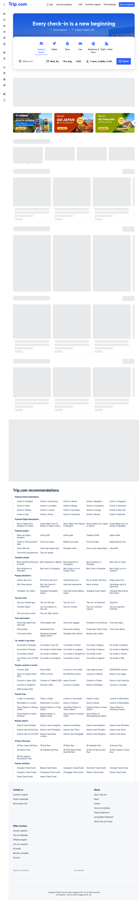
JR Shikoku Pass (23, 750)
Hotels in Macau (70, 501)
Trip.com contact (70, 607)
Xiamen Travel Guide (95, 772)
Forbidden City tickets (26, 591)
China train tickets (24, 633)
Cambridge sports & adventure (118, 585)
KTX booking (22, 629)
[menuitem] (4, 14)
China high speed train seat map (26, 624)
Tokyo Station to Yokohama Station (117, 708)
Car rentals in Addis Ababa (51, 649)
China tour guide (47, 542)
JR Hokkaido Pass (93, 745)
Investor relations (20, 831)
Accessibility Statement (103, 817)
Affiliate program (20, 840)
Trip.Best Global (23, 607)
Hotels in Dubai (23, 506)
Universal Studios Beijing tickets (73, 592)
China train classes (117, 629)
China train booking (71, 629)
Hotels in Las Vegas (48, 506)
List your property (20, 844)
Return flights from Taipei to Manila (97, 525)
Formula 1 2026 (46, 685)
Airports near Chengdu (95, 730)
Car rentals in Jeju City (49, 645)
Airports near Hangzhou (96, 734)
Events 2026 (45, 670)
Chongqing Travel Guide (50, 772)
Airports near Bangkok (95, 725)
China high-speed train (49, 548)
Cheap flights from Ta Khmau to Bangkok (119, 525)
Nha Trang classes (24, 584)
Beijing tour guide (70, 542)
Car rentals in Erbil (93, 654)
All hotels (17, 849)
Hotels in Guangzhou (95, 506)
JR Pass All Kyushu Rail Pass (95, 751)
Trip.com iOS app (47, 602)
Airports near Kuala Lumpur (48, 735)
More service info (20, 804)
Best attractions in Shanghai (94, 563)
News (96, 799)
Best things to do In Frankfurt (118, 569)
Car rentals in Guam (71, 658)
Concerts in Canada (71, 685)
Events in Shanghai (94, 685)
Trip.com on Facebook (95, 602)
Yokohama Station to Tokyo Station (72, 708)
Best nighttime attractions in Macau (28, 563)
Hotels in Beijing (70, 506)
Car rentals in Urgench (95, 658)
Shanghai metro (70, 548)
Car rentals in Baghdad (119, 649)
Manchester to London (49, 703)
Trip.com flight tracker (49, 613)
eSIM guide (68, 535)
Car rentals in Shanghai (26, 645)
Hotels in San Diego (71, 510)
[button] (4, 4)
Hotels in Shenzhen (118, 506)
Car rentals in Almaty (118, 654)
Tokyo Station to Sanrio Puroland (27, 715)
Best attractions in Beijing (50, 562)
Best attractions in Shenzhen (24, 569)
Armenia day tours (71, 580)
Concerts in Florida (94, 680)
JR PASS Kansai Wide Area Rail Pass (72, 751)
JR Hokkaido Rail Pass (49, 750)
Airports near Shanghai (26, 725)
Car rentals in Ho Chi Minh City (28, 659)
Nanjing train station (94, 633)
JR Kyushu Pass (116, 745)
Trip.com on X (69, 602)
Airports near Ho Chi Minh (27, 734)
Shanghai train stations (72, 633)
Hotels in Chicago (93, 510)
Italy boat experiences (72, 584)
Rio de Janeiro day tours (96, 580)
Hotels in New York (118, 510)
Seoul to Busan (92, 703)
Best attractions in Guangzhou (70, 563)
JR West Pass (68, 745)
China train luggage (71, 623)
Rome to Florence (70, 703)
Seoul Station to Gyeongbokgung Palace (96, 715)
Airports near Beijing (71, 725)
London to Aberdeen (26, 698)
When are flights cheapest (24, 536)
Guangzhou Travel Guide (73, 768)
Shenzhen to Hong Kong (96, 623)
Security (16, 858)
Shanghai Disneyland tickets (49, 592)
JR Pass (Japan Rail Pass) (27, 745)
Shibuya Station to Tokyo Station (50, 708)
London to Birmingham (119, 703)
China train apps (116, 623)
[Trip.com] (18, 4)
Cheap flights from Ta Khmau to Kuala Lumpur (50, 525)
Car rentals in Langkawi (73, 649)
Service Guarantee (20, 799)
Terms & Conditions (102, 808)
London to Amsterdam (72, 698)
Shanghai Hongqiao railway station (48, 634)
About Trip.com (100, 795)
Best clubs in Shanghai (95, 568)
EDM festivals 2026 (25, 689)
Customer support (20, 795)
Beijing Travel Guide (48, 768)
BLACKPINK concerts (72, 674)
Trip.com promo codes (26, 613)
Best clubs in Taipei (118, 562)
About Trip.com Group (103, 821)
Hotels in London (47, 510)
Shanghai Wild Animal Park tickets (119, 592)
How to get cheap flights (96, 548)
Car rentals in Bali (117, 658)
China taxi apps (92, 542)
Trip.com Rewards (20, 835)
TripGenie (114, 602)
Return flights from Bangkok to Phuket (25, 525)
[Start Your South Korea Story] (32, 123)
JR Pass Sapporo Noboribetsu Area (24, 757)
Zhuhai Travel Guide (118, 772)
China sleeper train (48, 623)
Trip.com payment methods (117, 608)
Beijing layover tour (118, 542)
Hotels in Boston (93, 514)
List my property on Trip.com (48, 608)
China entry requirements (27, 553)
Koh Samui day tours (48, 580)
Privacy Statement (101, 812)
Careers (97, 804)
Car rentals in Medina (49, 654)
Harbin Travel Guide (48, 777)
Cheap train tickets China (96, 629)
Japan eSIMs (115, 535)
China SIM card (23, 548)
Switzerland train (47, 629)
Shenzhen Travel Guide (96, 768)
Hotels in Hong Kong (49, 501)
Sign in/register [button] (127, 4)
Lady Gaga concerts (94, 670)
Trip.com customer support (94, 608)
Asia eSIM (114, 548)
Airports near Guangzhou (50, 725)
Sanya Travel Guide (25, 777)
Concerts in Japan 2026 (26, 680)
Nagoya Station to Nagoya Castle (47, 715)
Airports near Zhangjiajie (73, 734)
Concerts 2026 (23, 670)
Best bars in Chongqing (50, 568)
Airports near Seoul (118, 730)
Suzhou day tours (24, 580)
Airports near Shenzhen (119, 725)
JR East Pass (45, 745)
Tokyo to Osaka (46, 698)
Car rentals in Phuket (72, 645)
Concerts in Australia (118, 685)
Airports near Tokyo (71, 730)
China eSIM (45, 535)
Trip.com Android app (26, 602)
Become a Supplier (21, 853)
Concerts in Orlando (94, 674)
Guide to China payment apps (27, 543)
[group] (58, 30)
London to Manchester (119, 698)
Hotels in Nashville (117, 514)
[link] (49, 4)
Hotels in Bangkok (94, 501)
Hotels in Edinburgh (71, 514)
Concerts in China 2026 (72, 670)
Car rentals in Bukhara (119, 645)
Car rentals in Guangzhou (50, 658)
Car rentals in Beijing (94, 645)
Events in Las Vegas (118, 674)
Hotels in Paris (23, 514)
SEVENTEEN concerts (118, 670)
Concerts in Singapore (26, 685)
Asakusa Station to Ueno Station (96, 708)
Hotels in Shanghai (25, 501)
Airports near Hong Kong (27, 730)
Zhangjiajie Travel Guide (73, 772)
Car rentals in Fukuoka (26, 649)
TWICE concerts (46, 674)
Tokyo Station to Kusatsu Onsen (73, 715)
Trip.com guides (46, 553)
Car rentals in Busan (25, 654)
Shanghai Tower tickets (96, 591)
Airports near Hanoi (118, 734)
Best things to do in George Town (71, 569)
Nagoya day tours (117, 580)
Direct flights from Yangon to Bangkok (74, 525)
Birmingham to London (26, 703)
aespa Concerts (69, 680)
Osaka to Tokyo (92, 698)
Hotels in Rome (46, 514)
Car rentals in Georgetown (74, 654)
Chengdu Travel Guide (119, 768)
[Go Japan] (73, 123)
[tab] (41, 47)
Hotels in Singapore (118, 501)
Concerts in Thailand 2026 (51, 680)
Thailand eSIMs (92, 535)
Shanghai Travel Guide (26, 768)
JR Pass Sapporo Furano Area (120, 751)
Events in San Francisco (119, 680)
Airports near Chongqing (50, 730)
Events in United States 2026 (27, 675)
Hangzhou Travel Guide (26, 772)
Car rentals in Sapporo (95, 649)
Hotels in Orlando (24, 510)
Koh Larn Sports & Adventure (47, 585)
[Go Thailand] (115, 123)
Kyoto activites (92, 584)
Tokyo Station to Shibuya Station (27, 708)
